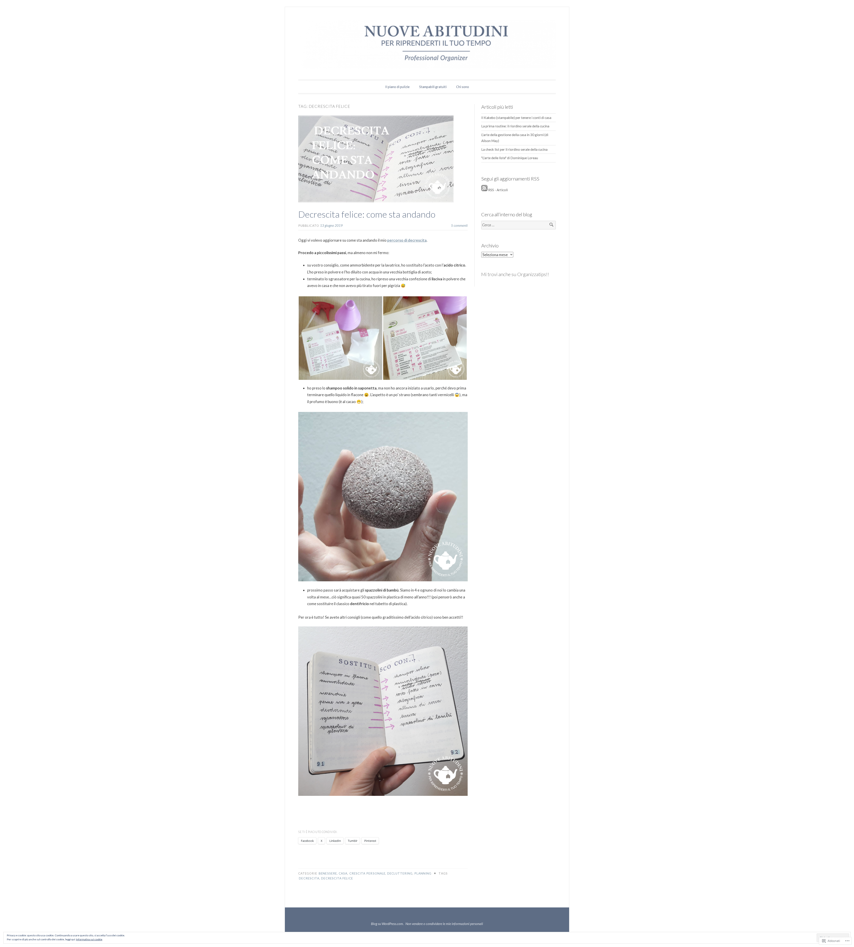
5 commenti (459, 225)
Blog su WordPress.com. (387, 924)
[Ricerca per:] (518, 225)
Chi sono (462, 87)
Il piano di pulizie (397, 87)
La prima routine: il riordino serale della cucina (515, 126)
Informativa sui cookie (89, 939)
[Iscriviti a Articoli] (484, 190)
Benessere (328, 873)
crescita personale (367, 873)
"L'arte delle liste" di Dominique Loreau (509, 158)
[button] (340, 338)
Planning (422, 873)
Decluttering (400, 873)
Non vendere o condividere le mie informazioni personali (444, 924)
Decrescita (309, 878)
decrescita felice (337, 878)
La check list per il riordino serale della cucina (514, 149)
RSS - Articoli (498, 190)
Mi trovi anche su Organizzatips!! (515, 274)
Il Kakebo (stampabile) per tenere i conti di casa (516, 118)
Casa (343, 873)
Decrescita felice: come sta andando (366, 214)
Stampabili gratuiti (433, 87)
